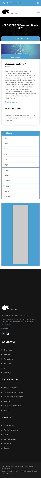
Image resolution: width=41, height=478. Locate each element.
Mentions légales (10, 439)
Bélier (5, 138)
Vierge (6, 165)
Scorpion (7, 175)
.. (4, 368)
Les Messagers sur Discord (13, 392)
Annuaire (7, 401)
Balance (6, 170)
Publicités (7, 372)
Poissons (7, 197)
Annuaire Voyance (10, 388)
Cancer (6, 154)
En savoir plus (10, 102)
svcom (6, 410)
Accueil (16, 38)
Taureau (6, 144)
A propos (4, 328)
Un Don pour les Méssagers (13, 397)
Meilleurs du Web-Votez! (12, 406)
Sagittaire (7, 181)
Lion (5, 159)
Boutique (7, 363)
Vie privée (7, 444)
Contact (6, 448)
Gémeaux (7, 149)
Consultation (8, 359)
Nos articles (8, 354)
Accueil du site (9, 425)
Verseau (6, 191)
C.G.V (6, 435)
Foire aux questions (11, 430)
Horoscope (24, 38)
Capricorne (7, 186)
